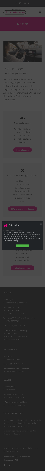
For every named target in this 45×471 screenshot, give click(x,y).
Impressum (6, 230)
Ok (22, 246)
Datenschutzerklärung (16, 230)
